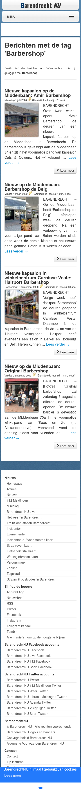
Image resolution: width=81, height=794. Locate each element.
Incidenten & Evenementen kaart (30, 539)
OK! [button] (40, 788)
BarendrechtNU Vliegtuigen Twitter (31, 708)
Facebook (14, 614)
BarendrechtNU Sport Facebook (29, 667)
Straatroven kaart (19, 545)
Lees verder (16, 250)
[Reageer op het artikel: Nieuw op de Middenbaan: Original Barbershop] (34, 375)
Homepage (14, 483)
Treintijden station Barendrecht (28, 523)
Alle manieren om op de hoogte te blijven (36, 637)
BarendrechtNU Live (21, 511)
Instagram (14, 620)
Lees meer (66, 170)
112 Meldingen (17, 500)
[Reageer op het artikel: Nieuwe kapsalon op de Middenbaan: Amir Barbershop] (29, 99)
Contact (12, 756)
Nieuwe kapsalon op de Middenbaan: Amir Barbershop (37, 92)
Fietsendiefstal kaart (21, 551)
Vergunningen (17, 562)
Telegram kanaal (19, 626)
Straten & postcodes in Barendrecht (32, 579)
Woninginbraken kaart (22, 556)
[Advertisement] (43, 29)
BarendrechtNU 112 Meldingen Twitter (34, 685)
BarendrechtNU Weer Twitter (27, 691)
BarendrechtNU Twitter (23, 679)
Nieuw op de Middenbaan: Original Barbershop (32, 368)
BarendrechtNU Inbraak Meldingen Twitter (37, 696)
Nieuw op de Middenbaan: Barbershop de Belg (32, 186)
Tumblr (12, 631)
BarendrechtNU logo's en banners (31, 732)
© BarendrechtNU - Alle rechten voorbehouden (40, 726)
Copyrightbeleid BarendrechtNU (29, 737)
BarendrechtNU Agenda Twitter (29, 702)
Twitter (11, 609)
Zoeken (12, 568)
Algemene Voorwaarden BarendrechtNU (35, 743)
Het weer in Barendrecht (24, 517)
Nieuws (12, 494)
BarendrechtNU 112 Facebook (28, 661)
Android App (15, 592)
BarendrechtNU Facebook (25, 650)
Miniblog (13, 506)
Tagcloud (13, 573)
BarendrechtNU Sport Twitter (27, 713)
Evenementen (17, 534)
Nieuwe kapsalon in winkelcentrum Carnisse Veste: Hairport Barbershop (38, 277)
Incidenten (14, 528)
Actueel (12, 489)
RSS (10, 603)
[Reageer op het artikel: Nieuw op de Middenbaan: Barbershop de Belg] (30, 193)
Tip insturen (15, 762)
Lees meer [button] (12, 775)
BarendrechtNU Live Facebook (29, 655)
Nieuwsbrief (15, 597)
